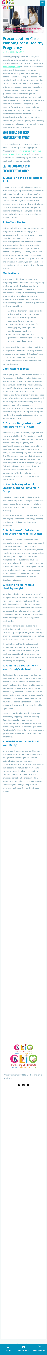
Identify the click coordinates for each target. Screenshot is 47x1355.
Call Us (8, 1350)
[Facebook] (19, 1084)
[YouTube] (28, 1084)
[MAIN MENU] (42, 3)
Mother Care (8, 52)
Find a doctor (39, 1350)
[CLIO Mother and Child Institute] (8, 3)
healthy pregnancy (11, 66)
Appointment (23, 1350)
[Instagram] (23, 1084)
